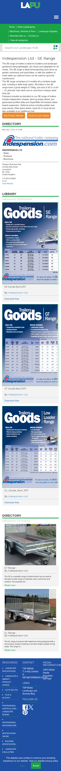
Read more (9, 585)
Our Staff (47, 678)
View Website (7, 183)
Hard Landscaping (26, 26)
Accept (36, 765)
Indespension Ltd (18, 292)
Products (8, 155)
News (6, 152)
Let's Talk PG (11, 689)
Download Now (11, 298)
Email (4, 181)
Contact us (34, 35)
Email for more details (39, 115)
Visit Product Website (14, 115)
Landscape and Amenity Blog (30, 692)
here (22, 765)
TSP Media (28, 687)
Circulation (48, 675)
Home (12, 26)
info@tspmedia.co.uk (35, 677)
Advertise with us (18, 35)
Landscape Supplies (47, 31)
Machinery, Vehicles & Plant (23, 31)
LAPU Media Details (49, 671)
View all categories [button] (19, 40)
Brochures (8, 158)
